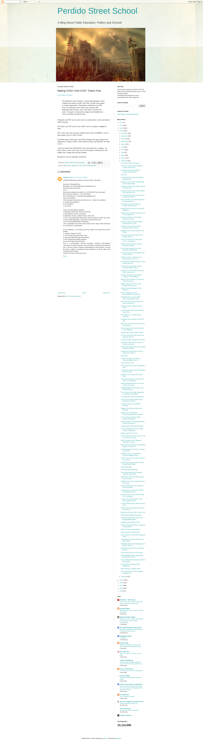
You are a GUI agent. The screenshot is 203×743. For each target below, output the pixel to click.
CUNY (80, 165)
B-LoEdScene (124, 694)
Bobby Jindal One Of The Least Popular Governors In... (131, 284)
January (124, 576)
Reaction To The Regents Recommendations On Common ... (133, 413)
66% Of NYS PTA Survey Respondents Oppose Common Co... (133, 445)
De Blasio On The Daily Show (130, 522)
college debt (74, 165)
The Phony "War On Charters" (130, 163)
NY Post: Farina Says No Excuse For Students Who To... (132, 336)
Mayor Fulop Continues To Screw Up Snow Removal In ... (132, 280)
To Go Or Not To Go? (127, 363)
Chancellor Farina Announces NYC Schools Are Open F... (132, 352)
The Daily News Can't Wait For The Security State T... (132, 236)
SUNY (84, 165)
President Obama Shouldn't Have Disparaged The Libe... (131, 222)
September (125, 141)
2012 (121, 583)
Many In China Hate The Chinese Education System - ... (131, 244)
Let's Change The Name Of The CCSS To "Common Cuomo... (133, 436)
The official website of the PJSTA (131, 627)
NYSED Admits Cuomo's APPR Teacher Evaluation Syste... (131, 298)
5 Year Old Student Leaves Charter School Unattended (132, 429)
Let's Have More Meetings (129, 470)
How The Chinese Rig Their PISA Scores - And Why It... (131, 240)
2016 (121, 125)
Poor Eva (124, 175)
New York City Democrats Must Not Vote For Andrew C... (132, 302)
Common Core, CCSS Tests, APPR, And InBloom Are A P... (132, 491)
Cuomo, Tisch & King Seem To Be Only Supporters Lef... (131, 500)
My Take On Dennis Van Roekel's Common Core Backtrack (131, 275)
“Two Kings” (123, 638)
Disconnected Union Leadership (129, 710)
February (124, 161)
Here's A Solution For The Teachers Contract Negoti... (132, 486)
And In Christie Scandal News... (131, 529)
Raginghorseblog (125, 636)
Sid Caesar (124, 356)
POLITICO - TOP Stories (127, 600)
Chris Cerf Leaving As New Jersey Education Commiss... (132, 400)
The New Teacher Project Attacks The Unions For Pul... (133, 253)
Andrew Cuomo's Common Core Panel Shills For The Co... (131, 258)
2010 (121, 588)
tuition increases (91, 165)
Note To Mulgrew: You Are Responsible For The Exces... (131, 293)
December (124, 133)
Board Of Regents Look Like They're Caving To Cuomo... (132, 384)
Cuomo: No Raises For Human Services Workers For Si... (131, 359)
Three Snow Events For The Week (132, 552)
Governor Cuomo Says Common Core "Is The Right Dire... (133, 213)
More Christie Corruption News (131, 569)
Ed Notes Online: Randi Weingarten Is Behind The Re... (133, 544)
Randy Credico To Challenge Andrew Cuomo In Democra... (133, 422)
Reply (65, 256)
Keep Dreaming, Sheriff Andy (130, 532)
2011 (121, 585)
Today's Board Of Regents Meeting (132, 426)
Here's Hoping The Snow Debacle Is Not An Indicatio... (132, 329)
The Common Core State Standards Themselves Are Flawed (132, 393)
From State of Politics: (65, 95)
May (122, 152)
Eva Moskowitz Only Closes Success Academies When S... (132, 196)
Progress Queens (126, 715)
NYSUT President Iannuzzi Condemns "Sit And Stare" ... (133, 526)
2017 (121, 123)
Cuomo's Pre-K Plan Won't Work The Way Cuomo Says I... (132, 271)
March (123, 158)
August (123, 144)
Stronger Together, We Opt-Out (129, 703)
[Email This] (92, 163)
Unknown (66, 177)
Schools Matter (125, 608)
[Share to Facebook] (99, 163)
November (124, 136)
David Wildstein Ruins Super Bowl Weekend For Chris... (132, 556)
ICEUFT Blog (124, 643)
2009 (121, 591)
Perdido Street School (97, 10)
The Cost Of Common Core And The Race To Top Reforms (132, 380)
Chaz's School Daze (126, 669)
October (124, 139)
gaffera (105, 738)
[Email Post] (88, 162)
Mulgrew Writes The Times (129, 433)
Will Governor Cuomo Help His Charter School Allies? (131, 205)
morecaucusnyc (125, 708)
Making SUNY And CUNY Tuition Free (133, 512)
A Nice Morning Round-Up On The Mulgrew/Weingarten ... (132, 518)
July (122, 147)
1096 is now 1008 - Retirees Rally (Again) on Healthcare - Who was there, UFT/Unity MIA (131, 620)
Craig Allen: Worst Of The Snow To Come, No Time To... (132, 343)
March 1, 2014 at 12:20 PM (78, 177)
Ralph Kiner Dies (126, 467)
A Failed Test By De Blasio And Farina (133, 340)
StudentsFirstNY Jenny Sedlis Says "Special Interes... (132, 388)
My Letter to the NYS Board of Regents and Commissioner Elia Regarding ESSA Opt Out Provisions (131, 687)
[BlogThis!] (95, 163)
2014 (121, 131)
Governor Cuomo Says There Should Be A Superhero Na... (132, 191)
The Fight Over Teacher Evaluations (132, 397)
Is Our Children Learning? (127, 696)
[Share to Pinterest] (101, 163)
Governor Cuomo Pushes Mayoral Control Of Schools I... (132, 166)
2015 (121, 128)
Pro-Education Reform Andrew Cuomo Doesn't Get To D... (133, 262)
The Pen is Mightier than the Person (131, 701)
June (123, 150)
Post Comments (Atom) (73, 296)
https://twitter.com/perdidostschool (128, 114)
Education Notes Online (127, 617)
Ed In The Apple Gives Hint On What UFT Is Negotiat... (132, 495)
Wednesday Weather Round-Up (131, 515)
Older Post (106, 293)
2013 (121, 580)
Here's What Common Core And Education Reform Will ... (131, 249)
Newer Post (61, 293)
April (122, 155)
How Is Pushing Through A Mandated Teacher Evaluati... (132, 200)
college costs (66, 165)
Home (84, 293)
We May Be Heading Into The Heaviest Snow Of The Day (133, 347)
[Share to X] (97, 163)
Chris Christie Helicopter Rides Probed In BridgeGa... (131, 418)
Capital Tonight (125, 676)
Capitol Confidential (126, 660)
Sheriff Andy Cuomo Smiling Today (132, 332)
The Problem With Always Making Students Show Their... (131, 473)
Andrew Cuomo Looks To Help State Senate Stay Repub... (132, 182)
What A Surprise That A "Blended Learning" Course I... (131, 441)
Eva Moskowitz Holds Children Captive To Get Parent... (130, 171)
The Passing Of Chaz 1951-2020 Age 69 (131, 670)
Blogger (118, 738)
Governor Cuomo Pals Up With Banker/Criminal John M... (131, 227)
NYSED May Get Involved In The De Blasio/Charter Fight (132, 463)
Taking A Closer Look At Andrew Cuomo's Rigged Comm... (131, 454)
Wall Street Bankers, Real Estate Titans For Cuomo (131, 218)
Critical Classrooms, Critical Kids (131, 684)
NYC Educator (124, 651)
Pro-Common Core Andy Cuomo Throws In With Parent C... (131, 267)
